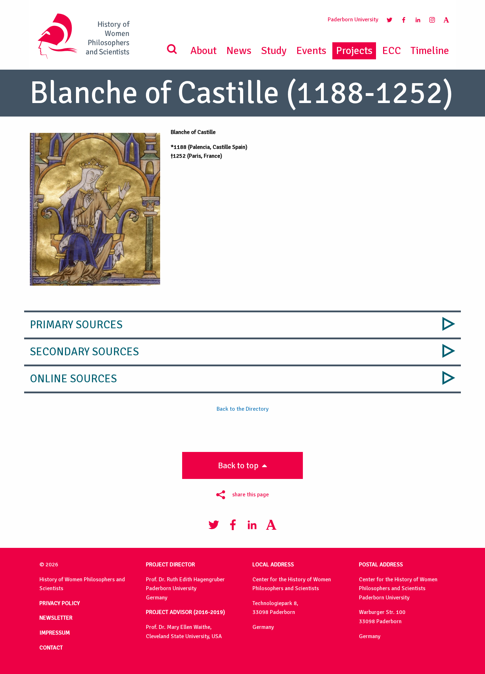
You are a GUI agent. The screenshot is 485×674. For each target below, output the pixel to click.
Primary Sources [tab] (76, 324)
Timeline (429, 50)
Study (274, 50)
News (238, 50)
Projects (354, 50)
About (203, 50)
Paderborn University (353, 19)
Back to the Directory (242, 409)
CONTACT (51, 647)
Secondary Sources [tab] (84, 351)
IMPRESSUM (54, 632)
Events (311, 50)
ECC (391, 50)
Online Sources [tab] (73, 378)
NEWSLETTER (55, 617)
